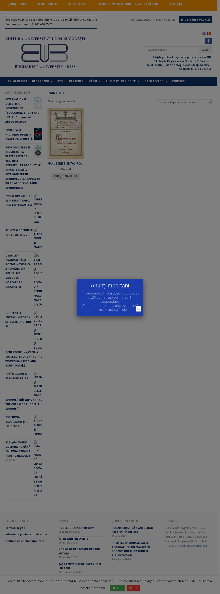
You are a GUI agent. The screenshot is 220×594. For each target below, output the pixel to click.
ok (139, 309)
